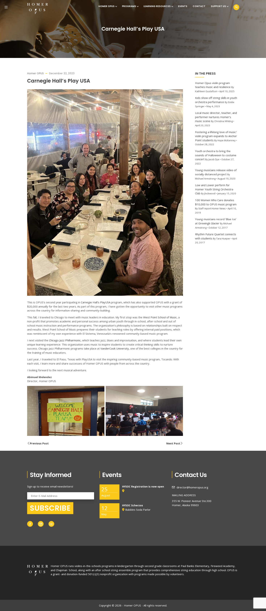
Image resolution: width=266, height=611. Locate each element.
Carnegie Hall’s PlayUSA (95, 302)
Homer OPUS (106, 6)
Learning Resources (157, 6)
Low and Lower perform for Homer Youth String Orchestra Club (214, 189)
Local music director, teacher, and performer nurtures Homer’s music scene (216, 117)
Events (182, 6)
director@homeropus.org (192, 487)
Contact (199, 6)
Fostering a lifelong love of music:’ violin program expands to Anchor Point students (216, 136)
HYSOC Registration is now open (143, 486)
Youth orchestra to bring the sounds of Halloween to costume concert (215, 155)
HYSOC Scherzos (132, 505)
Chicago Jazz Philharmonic (65, 340)
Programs (129, 6)
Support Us (218, 6)
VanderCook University (114, 348)
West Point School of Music (160, 317)
